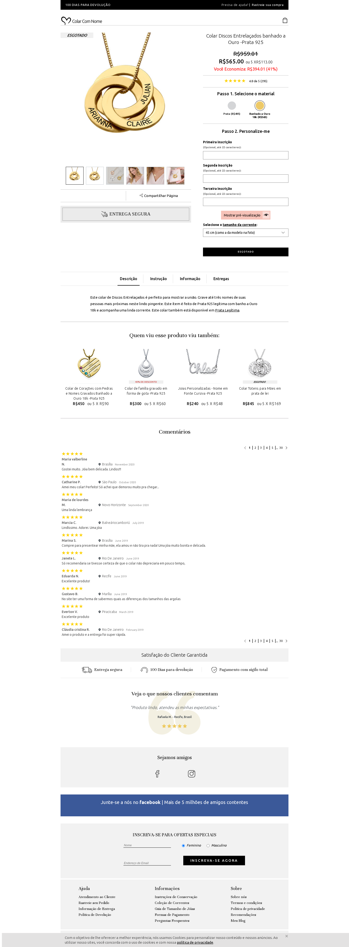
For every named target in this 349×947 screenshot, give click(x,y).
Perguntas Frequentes (172, 920)
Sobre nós (239, 897)
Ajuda (84, 888)
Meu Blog (238, 920)
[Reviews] (234, 81)
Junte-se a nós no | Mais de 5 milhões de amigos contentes (174, 802)
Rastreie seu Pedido (94, 903)
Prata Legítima (227, 310)
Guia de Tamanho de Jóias (175, 909)
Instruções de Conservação (176, 897)
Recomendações (243, 915)
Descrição (128, 279)
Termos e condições (246, 903)
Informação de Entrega (97, 909)
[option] (124, 5)
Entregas (221, 279)
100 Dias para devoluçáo (171, 669)
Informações (167, 888)
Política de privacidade (248, 909)
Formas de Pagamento (172, 915)
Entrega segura (108, 669)
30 (281, 447)
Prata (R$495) (231, 113)
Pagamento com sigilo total (243, 669)
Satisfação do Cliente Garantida (174, 655)
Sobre (236, 888)
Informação (190, 279)
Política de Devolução (95, 915)
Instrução (158, 279)
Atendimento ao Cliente (97, 897)
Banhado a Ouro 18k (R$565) (259, 115)
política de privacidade (195, 942)
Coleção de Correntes (172, 903)
